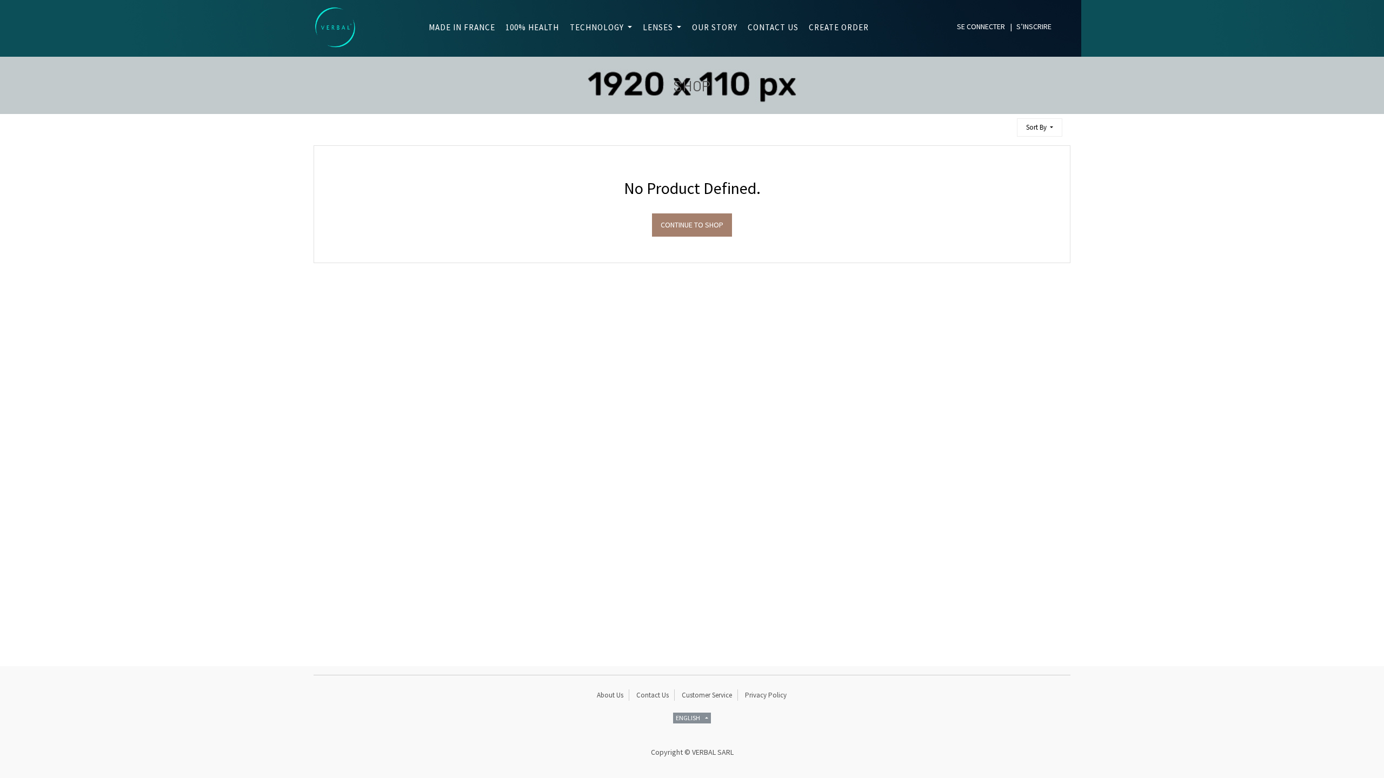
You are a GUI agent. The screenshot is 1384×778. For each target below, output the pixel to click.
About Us (610, 695)
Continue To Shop (692, 225)
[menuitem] (459, 27)
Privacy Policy (766, 695)
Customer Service (707, 695)
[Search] (1004, 123)
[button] (1039, 127)
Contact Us (652, 695)
